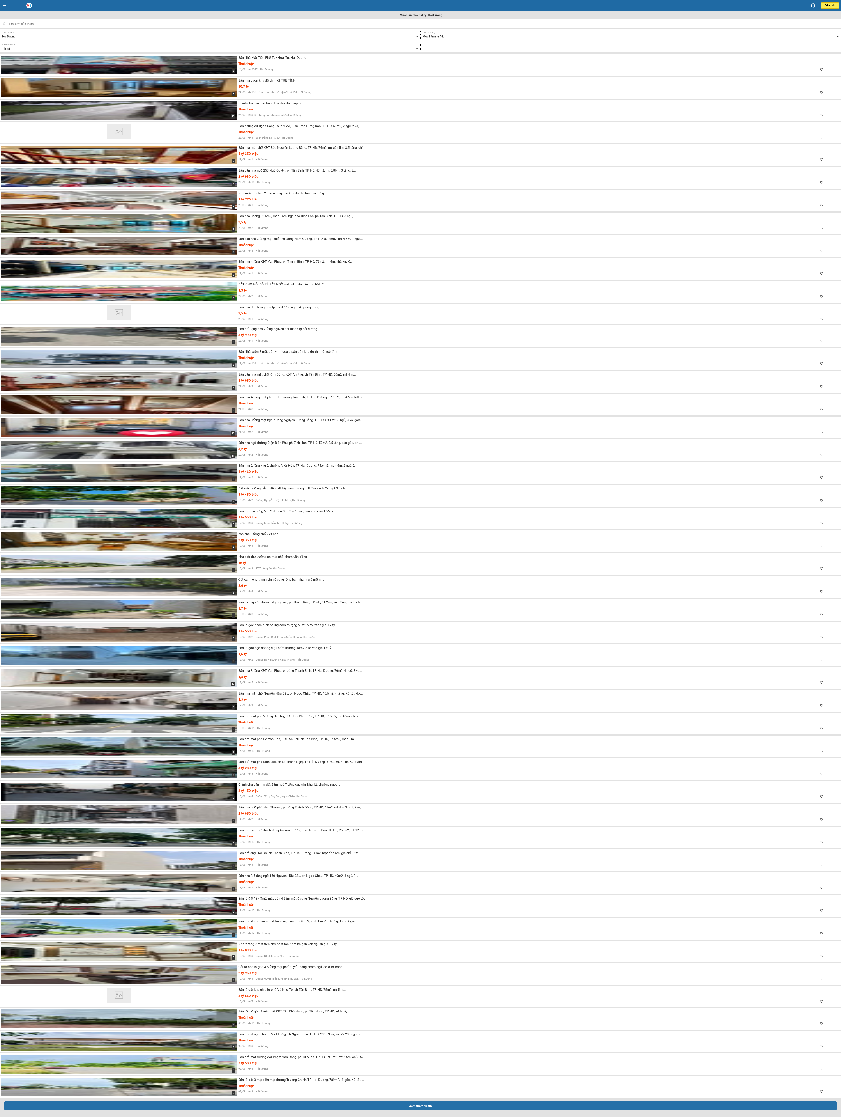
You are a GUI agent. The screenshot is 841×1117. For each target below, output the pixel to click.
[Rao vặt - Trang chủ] (29, 6)
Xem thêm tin (420, 1106)
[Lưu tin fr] (821, 69)
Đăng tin (830, 5)
